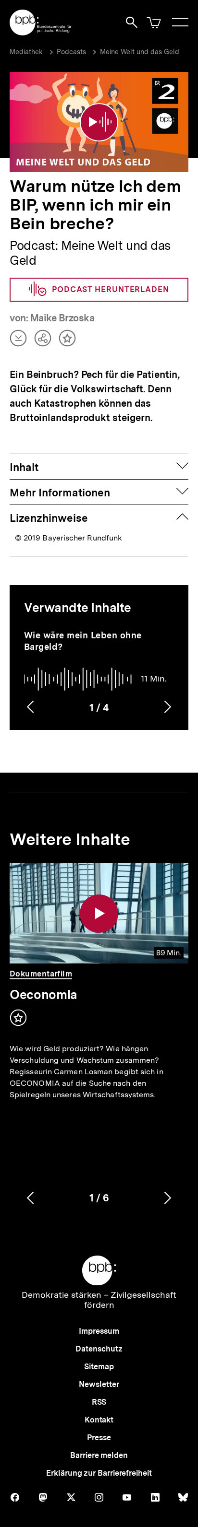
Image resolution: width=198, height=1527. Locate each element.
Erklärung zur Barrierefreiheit (98, 1473)
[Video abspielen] (99, 122)
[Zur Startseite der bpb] (41, 32)
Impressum (99, 1331)
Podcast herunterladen (110, 289)
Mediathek (26, 52)
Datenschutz (98, 1348)
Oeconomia (43, 994)
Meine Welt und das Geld (139, 52)
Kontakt (99, 1419)
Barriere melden (99, 1455)
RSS (99, 1402)
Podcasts (71, 52)
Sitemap (98, 1366)
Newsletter (99, 1384)
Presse (99, 1437)
